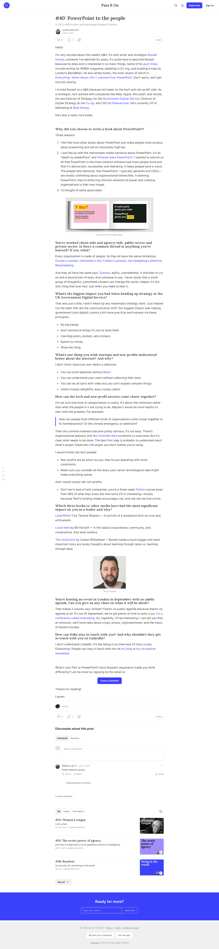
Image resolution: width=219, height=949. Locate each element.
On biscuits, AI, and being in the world (75, 865)
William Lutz (68, 765)
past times (150, 64)
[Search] (176, 5)
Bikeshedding (64, 265)
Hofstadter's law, (91, 260)
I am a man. (61, 823)
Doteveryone (120, 103)
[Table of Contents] (3, 474)
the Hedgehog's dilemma (145, 260)
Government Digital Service (121, 98)
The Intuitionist (65, 539)
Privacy (109, 927)
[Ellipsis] (162, 765)
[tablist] (68, 738)
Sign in (210, 5)
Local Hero (62, 527)
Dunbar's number (66, 260)
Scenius (104, 273)
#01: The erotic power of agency (78, 840)
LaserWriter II (64, 515)
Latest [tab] (66, 811)
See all (61, 881)
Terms (118, 927)
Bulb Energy (81, 107)
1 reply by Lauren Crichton (78, 783)
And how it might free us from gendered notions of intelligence (87, 844)
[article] (109, 826)
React (107, 372)
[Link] (51, 129)
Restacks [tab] (75, 738)
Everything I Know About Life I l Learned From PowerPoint (93, 77)
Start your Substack (101, 935)
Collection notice (130, 927)
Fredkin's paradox (115, 260)
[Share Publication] (182, 5)
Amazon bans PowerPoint (115, 157)
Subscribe (194, 5)
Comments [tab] (62, 738)
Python (140, 489)
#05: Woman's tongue (70, 820)
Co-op (90, 103)
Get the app (124, 935)
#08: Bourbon (64, 861)
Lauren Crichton (70, 30)
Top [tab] (58, 811)
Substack (94, 942)
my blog (127, 648)
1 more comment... (64, 796)
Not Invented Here (105, 435)
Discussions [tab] (78, 811)
